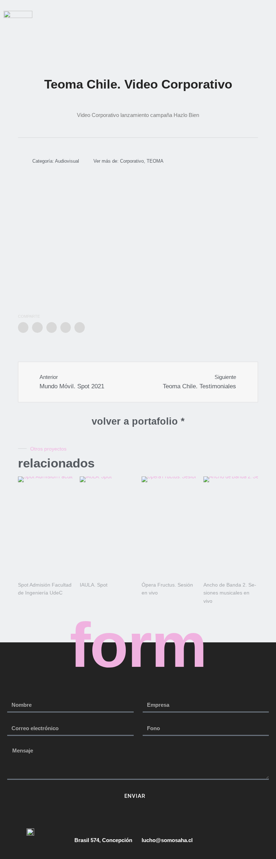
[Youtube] (255, 14)
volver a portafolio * (138, 421)
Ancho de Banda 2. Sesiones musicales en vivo (229, 593)
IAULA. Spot (93, 585)
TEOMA (155, 161)
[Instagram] (242, 14)
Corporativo (132, 161)
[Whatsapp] (269, 14)
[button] (156, 31)
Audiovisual (67, 161)
